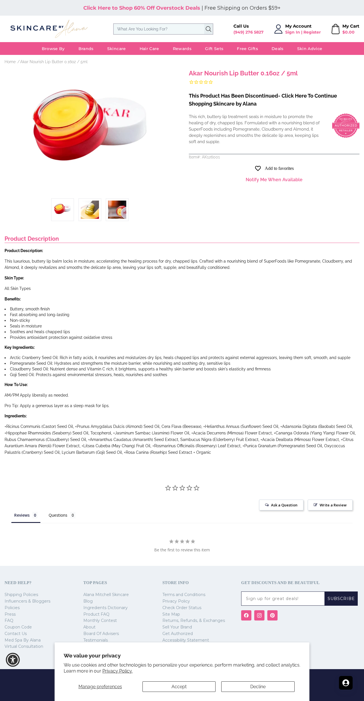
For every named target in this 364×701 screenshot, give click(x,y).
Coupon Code (18, 627)
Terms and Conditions (183, 594)
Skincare (116, 48)
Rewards (182, 48)
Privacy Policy (176, 601)
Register (312, 32)
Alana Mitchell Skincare (106, 594)
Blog (88, 601)
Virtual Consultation (24, 646)
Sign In (292, 32)
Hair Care (149, 48)
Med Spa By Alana (23, 640)
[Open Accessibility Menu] (13, 660)
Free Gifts (247, 48)
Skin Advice (309, 48)
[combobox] (163, 29)
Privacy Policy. (117, 671)
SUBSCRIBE (341, 598)
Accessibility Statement (185, 640)
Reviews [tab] (22, 515)
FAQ (9, 620)
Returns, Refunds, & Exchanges (193, 620)
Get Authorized (177, 633)
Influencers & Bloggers (27, 601)
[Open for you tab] (346, 683)
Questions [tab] (58, 515)
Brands (86, 48)
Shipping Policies (21, 594)
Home (10, 61)
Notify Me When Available (274, 179)
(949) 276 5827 (248, 32)
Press (10, 614)
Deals (278, 48)
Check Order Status (181, 607)
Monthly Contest (100, 620)
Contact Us (16, 633)
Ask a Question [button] (284, 505)
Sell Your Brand (177, 627)
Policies (12, 607)
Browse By (53, 48)
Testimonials (95, 640)
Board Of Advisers (101, 633)
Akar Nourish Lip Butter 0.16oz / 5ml (54, 61)
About (89, 627)
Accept (179, 686)
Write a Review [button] (333, 505)
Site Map (171, 614)
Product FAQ (96, 614)
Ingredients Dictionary (105, 607)
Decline (258, 686)
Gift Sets (214, 48)
